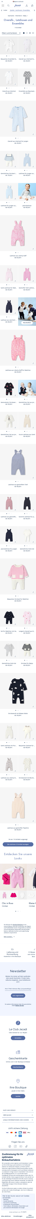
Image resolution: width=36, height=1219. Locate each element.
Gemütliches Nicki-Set (9, 663)
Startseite (11, 16)
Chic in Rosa (7, 903)
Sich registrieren (18, 995)
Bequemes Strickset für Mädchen (18, 599)
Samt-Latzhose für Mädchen (9, 288)
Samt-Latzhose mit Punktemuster (9, 745)
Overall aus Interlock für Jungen (18, 141)
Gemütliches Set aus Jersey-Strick (9, 434)
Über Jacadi (7, 1115)
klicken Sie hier (19, 1005)
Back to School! (18, 1)
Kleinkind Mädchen (18, 924)
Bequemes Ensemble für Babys (9, 59)
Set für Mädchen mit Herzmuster (9, 631)
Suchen (18, 1096)
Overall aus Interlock (9, 91)
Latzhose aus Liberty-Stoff (18, 256)
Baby (24, 16)
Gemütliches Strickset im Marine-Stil (9, 173)
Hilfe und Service (9, 1110)
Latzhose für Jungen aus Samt (9, 206)
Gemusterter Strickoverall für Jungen (9, 402)
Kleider (5, 10)
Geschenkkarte (18, 1067)
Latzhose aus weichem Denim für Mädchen (9, 320)
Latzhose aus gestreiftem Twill (18, 484)
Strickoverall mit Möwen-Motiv (18, 713)
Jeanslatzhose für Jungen (9, 549)
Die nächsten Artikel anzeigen (18, 844)
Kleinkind (19, 16)
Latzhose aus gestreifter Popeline (18, 828)
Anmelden (18, 1038)
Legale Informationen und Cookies (16, 1120)
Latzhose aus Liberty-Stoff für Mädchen (18, 370)
